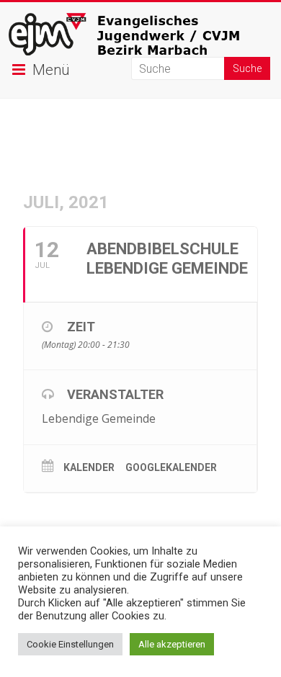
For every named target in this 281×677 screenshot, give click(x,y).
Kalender (89, 467)
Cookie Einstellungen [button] (70, 644)
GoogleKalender (171, 467)
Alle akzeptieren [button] (171, 644)
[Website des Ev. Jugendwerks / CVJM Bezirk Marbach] (141, 20)
